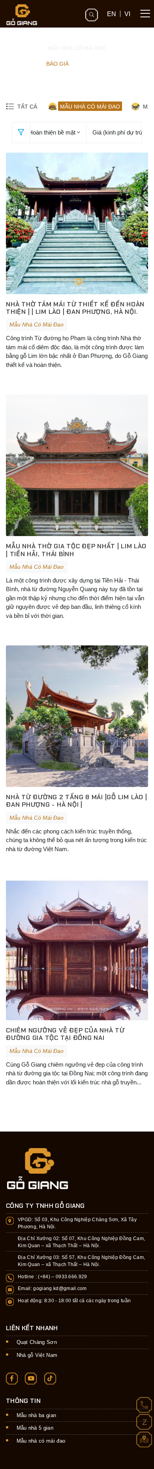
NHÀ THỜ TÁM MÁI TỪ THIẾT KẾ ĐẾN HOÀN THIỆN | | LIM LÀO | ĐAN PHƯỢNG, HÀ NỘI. (75, 308)
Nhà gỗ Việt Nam (37, 1355)
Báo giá (57, 64)
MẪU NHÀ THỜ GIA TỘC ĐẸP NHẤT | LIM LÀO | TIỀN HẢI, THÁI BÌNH (76, 550)
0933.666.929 (71, 1276)
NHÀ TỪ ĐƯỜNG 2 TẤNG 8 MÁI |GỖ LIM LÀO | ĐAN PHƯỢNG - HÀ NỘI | (76, 801)
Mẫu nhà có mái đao (41, 1441)
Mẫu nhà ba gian (36, 1415)
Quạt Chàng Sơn (37, 1342)
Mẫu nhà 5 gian (35, 1428)
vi (127, 14)
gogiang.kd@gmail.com (60, 1288)
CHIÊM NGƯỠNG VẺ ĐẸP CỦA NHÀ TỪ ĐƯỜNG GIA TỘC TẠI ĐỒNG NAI (65, 1034)
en (111, 14)
